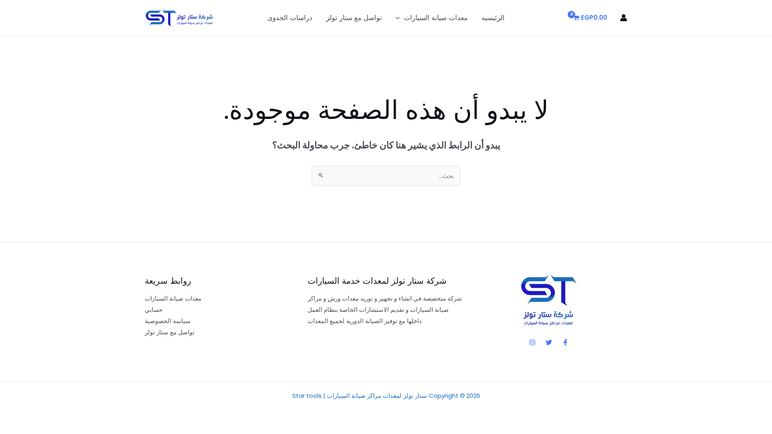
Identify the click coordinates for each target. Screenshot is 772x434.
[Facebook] (565, 342)
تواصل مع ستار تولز (354, 18)
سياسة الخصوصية (168, 321)
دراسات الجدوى (289, 18)
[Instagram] (532, 342)
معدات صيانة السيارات (436, 18)
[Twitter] (549, 342)
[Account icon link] (623, 17)
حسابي (153, 309)
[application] (400, 18)
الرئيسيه (493, 18)
